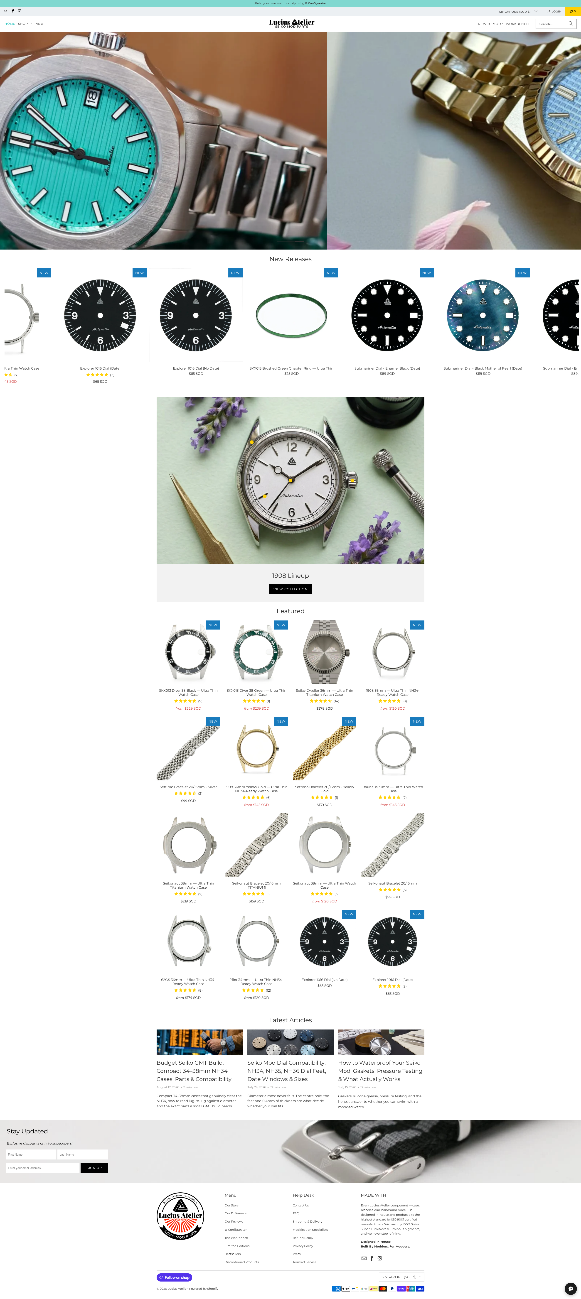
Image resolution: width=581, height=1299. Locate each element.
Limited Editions (237, 1246)
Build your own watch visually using (290, 3)
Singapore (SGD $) (515, 11)
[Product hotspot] (252, 442)
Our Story (232, 1205)
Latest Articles (290, 1020)
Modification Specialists (310, 1229)
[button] (25, 23)
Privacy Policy (303, 1246)
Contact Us (301, 1205)
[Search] (570, 24)
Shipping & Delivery (307, 1221)
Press (296, 1254)
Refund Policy (303, 1238)
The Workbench (236, 1238)
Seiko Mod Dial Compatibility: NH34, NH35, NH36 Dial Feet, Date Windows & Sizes (286, 1070)
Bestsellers (233, 1254)
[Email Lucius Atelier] (5, 11)
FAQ (296, 1213)
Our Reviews (234, 1221)
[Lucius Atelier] (291, 24)
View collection (290, 589)
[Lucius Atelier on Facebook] (12, 11)
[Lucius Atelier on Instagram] (20, 11)
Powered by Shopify (203, 1288)
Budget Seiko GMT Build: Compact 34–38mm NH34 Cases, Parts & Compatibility (194, 1070)
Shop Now (299, 161)
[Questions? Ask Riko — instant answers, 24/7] (571, 1289)
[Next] (564, 328)
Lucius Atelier (177, 1288)
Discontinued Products (242, 1262)
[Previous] (18, 328)
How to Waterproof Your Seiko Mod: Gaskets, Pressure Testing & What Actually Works (380, 1070)
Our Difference (235, 1213)
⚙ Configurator (236, 1229)
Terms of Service (304, 1262)
